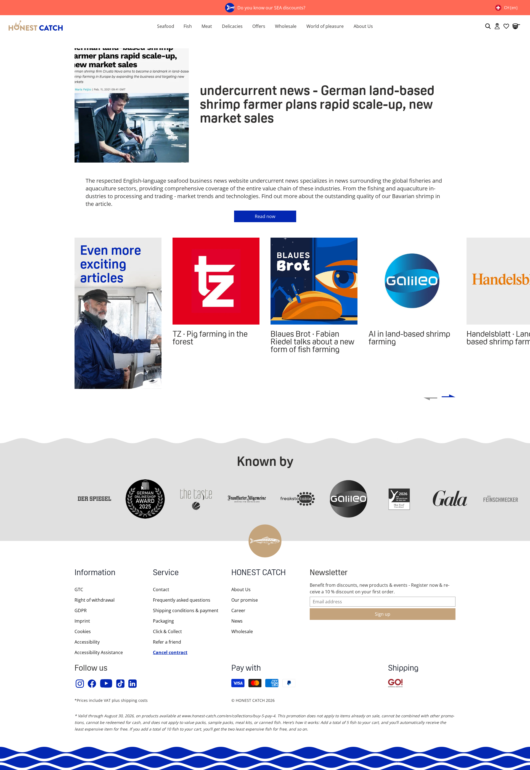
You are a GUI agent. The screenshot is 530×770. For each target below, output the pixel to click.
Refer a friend (167, 642)
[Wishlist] (506, 26)
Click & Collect (167, 631)
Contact (161, 589)
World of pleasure (325, 26)
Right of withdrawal (95, 600)
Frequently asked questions (181, 600)
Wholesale (285, 26)
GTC (79, 589)
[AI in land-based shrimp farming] (412, 281)
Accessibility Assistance (99, 652)
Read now (265, 216)
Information (95, 573)
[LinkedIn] (132, 683)
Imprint (82, 621)
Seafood (165, 26)
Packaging (163, 621)
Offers (258, 26)
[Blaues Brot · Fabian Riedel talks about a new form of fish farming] (314, 281)
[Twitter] (120, 683)
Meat (207, 26)
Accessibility (87, 642)
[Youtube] (106, 683)
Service (166, 573)
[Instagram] (80, 683)
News (237, 621)
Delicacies (232, 26)
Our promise (244, 600)
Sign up (382, 614)
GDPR (81, 610)
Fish (188, 26)
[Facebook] (92, 683)
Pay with (246, 668)
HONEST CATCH (258, 573)
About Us (363, 26)
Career (238, 610)
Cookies (83, 631)
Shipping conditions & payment (185, 610)
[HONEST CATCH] (71, 26)
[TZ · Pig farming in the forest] (216, 281)
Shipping (403, 668)
